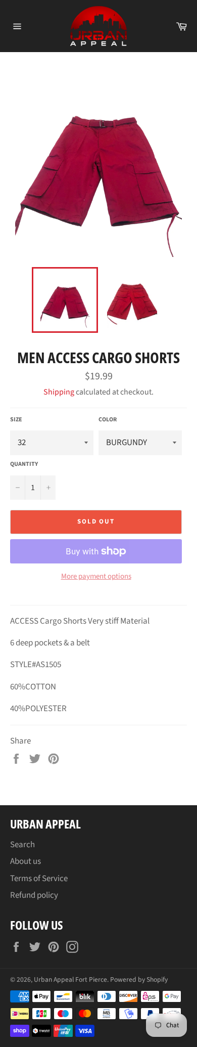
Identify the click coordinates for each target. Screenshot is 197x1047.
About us (25, 861)
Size (16, 420)
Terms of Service (39, 878)
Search (22, 845)
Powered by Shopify (139, 979)
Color (107, 420)
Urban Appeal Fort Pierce (70, 979)
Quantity (24, 464)
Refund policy (34, 895)
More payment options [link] (96, 577)
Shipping (58, 392)
